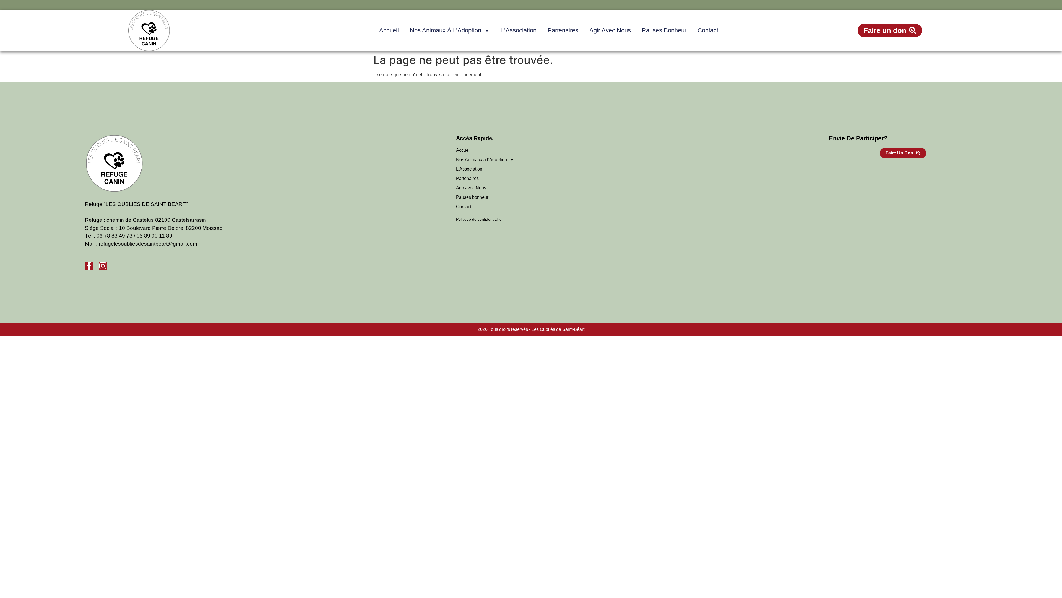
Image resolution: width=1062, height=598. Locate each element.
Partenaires (563, 30)
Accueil (389, 30)
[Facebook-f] (89, 266)
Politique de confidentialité (479, 219)
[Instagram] (103, 266)
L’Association (519, 30)
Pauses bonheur (664, 30)
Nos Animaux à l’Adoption (445, 30)
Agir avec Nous (610, 30)
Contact (707, 30)
